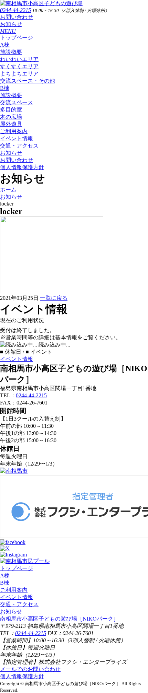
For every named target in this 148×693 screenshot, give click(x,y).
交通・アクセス (19, 146)
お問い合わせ (16, 17)
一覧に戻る (53, 298)
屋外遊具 (11, 124)
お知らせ (11, 24)
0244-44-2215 (15, 10)
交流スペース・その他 (27, 81)
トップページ (16, 37)
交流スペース (16, 102)
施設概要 (11, 52)
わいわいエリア (19, 59)
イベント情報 (16, 138)
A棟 (5, 45)
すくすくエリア (19, 66)
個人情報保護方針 (22, 167)
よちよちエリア (19, 74)
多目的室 (11, 110)
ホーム (8, 189)
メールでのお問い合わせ (30, 669)
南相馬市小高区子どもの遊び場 (59, 619)
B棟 (4, 88)
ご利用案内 (14, 131)
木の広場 (11, 117)
